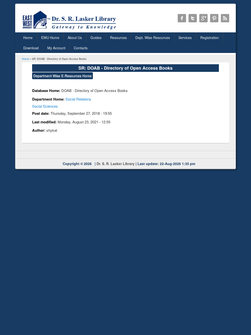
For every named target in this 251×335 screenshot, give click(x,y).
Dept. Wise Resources (152, 37)
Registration (209, 37)
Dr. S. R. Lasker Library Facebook (182, 18)
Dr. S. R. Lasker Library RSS (225, 18)
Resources (118, 37)
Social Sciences (45, 106)
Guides (95, 37)
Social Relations (78, 99)
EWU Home (50, 37)
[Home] (70, 29)
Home (28, 37)
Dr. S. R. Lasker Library (116, 163)
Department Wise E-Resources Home (62, 75)
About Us (75, 37)
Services (185, 37)
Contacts (81, 47)
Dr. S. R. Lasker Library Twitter (192, 18)
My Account (56, 47)
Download (31, 47)
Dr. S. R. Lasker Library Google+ (203, 18)
